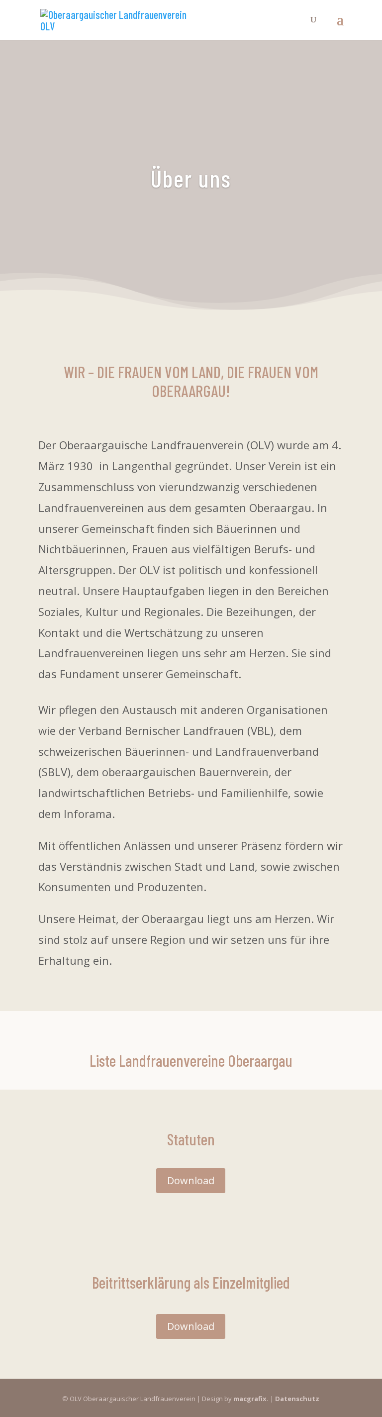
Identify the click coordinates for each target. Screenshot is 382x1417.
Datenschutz (297, 1398)
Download (190, 1180)
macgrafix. (251, 1398)
